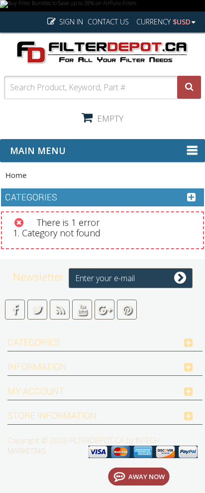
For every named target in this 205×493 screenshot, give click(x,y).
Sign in (70, 21)
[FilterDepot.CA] (102, 52)
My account (35, 391)
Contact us (108, 21)
